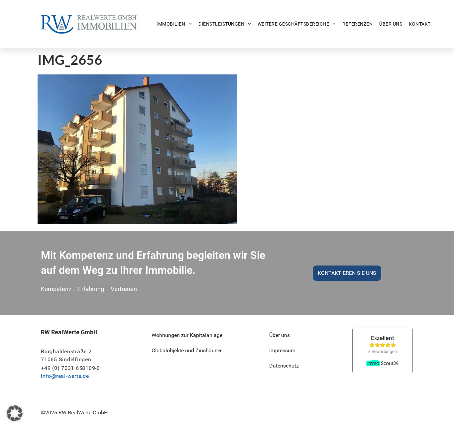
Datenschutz (284, 366)
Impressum (282, 350)
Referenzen (357, 24)
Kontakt (420, 24)
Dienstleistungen (221, 24)
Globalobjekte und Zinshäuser (187, 350)
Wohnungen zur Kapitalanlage (187, 335)
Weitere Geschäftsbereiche (293, 24)
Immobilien (171, 24)
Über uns (390, 24)
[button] (14, 413)
